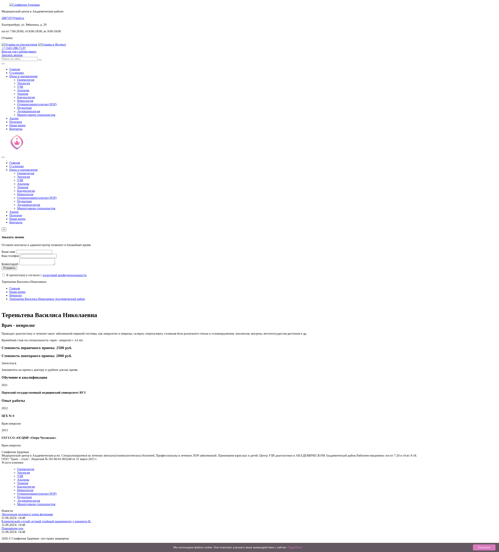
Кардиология (26, 97)
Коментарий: (10, 264)
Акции (14, 118)
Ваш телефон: (11, 255)
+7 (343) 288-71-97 (14, 48)
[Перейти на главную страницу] (24, 4)
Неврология (25, 100)
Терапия (22, 93)
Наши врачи (17, 125)
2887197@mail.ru (13, 18)
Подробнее (295, 547)
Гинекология (25, 79)
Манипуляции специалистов (36, 114)
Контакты (15, 129)
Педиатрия (24, 107)
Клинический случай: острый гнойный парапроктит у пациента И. (46, 521)
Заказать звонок (12, 55)
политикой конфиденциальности (65, 275)
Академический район (47, 299)
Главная (14, 69)
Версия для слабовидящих (19, 51)
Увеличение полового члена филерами (27, 514)
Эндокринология (28, 111)
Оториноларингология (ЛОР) (37, 104)
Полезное (15, 121)
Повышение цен (12, 528)
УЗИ (20, 86)
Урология (23, 83)
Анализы (23, 90)
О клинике (16, 72)
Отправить (9, 267)
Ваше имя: (8, 251)
